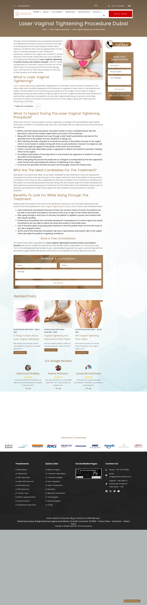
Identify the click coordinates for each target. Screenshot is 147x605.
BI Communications (85, 526)
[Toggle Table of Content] (36, 106)
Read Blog (20, 352)
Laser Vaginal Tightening (59, 29)
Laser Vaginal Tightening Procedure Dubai (88, 29)
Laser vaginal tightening (24, 86)
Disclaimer (116, 521)
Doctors (66, 518)
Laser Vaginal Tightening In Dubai (55, 206)
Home (44, 29)
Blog (72, 518)
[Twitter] (115, 491)
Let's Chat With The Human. (132, 601)
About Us (57, 518)
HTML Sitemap (92, 518)
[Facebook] (107, 491)
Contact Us (81, 518)
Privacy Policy (104, 521)
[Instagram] (111, 491)
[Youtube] (119, 491)
